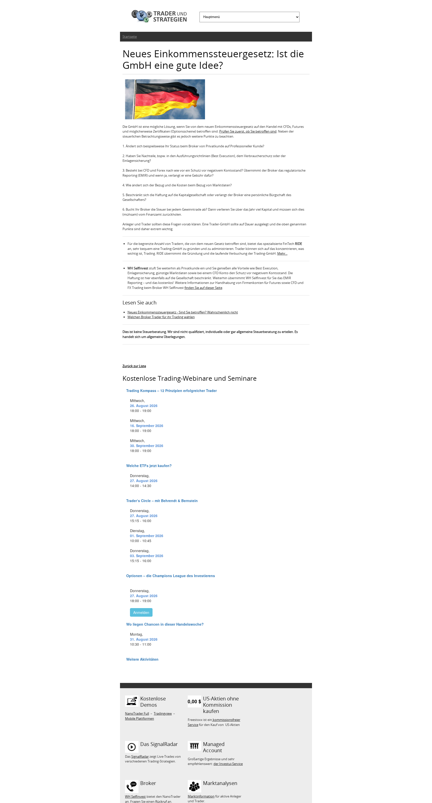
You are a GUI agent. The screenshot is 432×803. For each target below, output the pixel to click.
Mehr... (282, 253)
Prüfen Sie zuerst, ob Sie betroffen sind (247, 131)
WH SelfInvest (135, 796)
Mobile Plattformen (139, 718)
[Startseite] (157, 17)
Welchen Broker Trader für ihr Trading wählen (161, 317)
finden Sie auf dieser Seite (203, 287)
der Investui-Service (228, 763)
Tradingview (163, 713)
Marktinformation (201, 796)
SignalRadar (140, 756)
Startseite (129, 36)
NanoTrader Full (137, 713)
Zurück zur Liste (134, 366)
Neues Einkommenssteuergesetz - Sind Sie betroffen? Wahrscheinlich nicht (183, 312)
